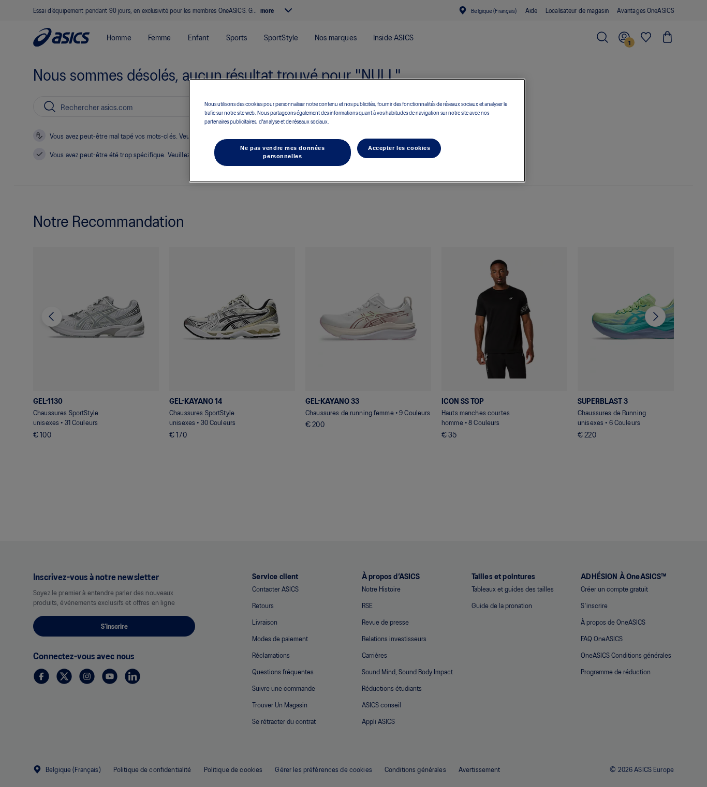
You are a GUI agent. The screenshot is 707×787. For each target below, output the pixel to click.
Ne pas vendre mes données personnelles (282, 152)
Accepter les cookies (399, 148)
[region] (357, 131)
